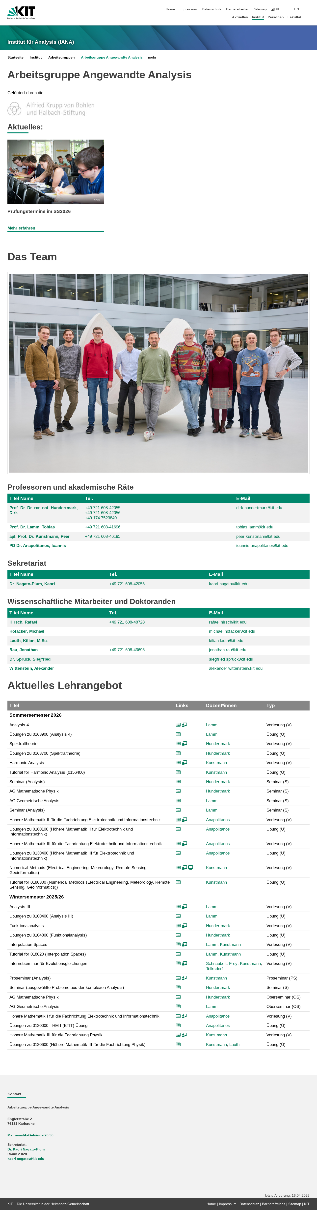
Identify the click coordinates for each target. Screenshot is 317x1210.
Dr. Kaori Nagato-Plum (26, 1149)
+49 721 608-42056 (102, 512)
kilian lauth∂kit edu (226, 640)
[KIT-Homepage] (21, 12)
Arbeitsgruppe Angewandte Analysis (112, 57)
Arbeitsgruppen (61, 57)
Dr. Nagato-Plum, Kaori (32, 584)
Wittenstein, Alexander (31, 668)
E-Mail (243, 498)
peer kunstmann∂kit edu (258, 536)
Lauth (234, 1044)
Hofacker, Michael (26, 631)
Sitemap (260, 9)
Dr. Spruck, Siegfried (30, 659)
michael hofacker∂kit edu (232, 631)
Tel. (89, 498)
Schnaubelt (216, 963)
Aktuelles (240, 17)
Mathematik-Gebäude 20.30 (30, 1135)
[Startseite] (308, 17)
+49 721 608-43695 (127, 649)
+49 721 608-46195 (102, 536)
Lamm (211, 725)
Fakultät (294, 17)
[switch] (308, 9)
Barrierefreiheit (237, 9)
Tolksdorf (214, 968)
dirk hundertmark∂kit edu (259, 507)
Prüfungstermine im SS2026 (39, 211)
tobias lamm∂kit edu (254, 527)
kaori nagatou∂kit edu (228, 584)
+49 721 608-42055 (102, 507)
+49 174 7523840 (101, 518)
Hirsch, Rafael (23, 622)
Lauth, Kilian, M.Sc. (28, 640)
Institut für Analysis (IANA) (40, 42)
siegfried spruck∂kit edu (231, 659)
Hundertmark (218, 743)
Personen (276, 17)
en (296, 9)
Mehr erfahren (21, 228)
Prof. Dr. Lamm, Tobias (32, 527)
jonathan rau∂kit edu (227, 649)
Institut (258, 17)
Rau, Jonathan (23, 649)
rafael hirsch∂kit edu (227, 622)
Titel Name (21, 498)
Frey (233, 963)
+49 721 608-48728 (127, 622)
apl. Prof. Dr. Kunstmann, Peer (39, 536)
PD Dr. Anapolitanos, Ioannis (37, 545)
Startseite (15, 57)
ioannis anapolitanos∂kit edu (262, 545)
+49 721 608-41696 (102, 527)
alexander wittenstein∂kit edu (236, 668)
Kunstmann (216, 762)
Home (170, 9)
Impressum (188, 9)
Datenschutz (211, 9)
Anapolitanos (218, 819)
